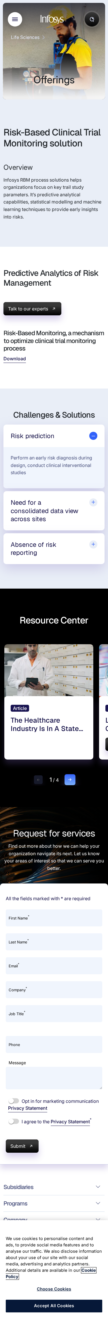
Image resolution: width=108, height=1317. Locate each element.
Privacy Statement (27, 1108)
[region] (54, 1268)
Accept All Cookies (54, 1305)
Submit (17, 1146)
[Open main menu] (15, 19)
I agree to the (55, 1121)
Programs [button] (15, 1203)
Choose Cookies (54, 1289)
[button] (38, 779)
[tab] (54, 436)
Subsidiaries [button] (18, 1187)
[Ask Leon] (92, 19)
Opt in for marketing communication (53, 1104)
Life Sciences (25, 37)
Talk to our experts (28, 309)
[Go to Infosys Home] (53, 19)
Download (14, 358)
